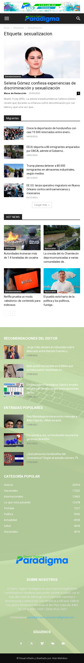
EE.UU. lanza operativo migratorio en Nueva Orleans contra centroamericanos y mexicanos (53, 189)
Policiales (10, 248)
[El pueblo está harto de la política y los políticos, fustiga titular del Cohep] (62, 280)
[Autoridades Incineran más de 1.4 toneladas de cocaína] (22, 237)
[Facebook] (21, 644)
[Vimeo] (42, 644)
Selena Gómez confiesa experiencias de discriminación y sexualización (40, 85)
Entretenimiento (13, 76)
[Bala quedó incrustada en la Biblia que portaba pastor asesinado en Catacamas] (13, 371)
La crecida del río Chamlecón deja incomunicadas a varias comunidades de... (61, 257)
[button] (6, 18)
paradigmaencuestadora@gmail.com (51, 617)
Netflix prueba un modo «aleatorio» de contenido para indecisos (22, 300)
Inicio (7, 27)
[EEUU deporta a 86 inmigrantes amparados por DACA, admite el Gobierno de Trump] (13, 152)
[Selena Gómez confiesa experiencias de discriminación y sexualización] (42, 59)
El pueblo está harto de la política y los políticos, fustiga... (59, 300)
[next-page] (12, 313)
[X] (31, 644)
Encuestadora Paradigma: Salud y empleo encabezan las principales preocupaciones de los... (53, 388)
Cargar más (40, 204)
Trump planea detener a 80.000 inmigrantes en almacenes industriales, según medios (51, 169)
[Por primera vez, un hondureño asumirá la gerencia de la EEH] (13, 440)
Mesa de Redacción (15, 93)
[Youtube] (63, 644)
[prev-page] (6, 313)
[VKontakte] (52, 644)
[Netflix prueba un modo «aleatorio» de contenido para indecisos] (22, 280)
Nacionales (50, 248)
